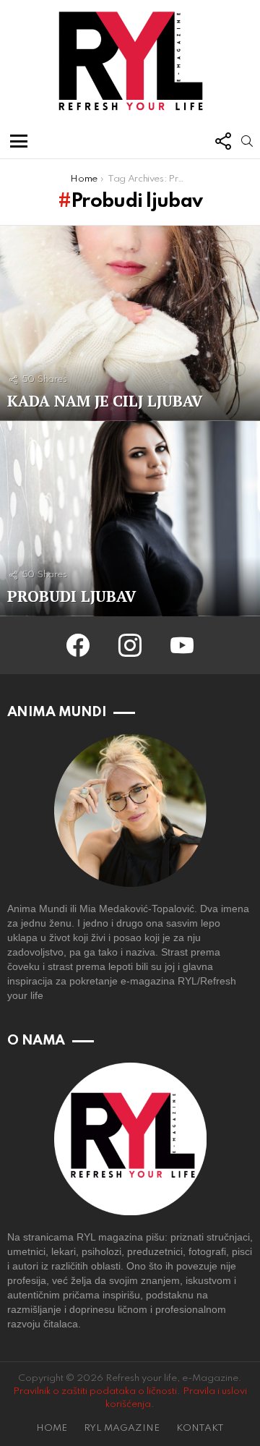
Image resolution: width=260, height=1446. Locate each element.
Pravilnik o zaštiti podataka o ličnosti (95, 1391)
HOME (51, 1428)
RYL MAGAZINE (122, 1428)
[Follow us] (222, 141)
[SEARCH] (247, 141)
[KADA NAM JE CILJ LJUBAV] (130, 323)
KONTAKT (200, 1428)
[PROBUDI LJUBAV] (130, 518)
